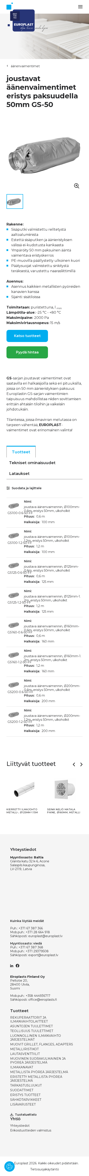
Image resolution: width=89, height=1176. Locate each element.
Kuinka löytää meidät (27, 921)
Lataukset (19, 473)
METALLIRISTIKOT (24, 1049)
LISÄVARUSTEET (23, 1104)
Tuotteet (21, 452)
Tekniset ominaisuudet (32, 462)
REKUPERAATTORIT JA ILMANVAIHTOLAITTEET (29, 1019)
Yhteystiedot (20, 1126)
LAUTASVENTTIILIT (25, 1054)
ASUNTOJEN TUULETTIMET (31, 1026)
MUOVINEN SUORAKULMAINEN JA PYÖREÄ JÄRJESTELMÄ (38, 1060)
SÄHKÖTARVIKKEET (25, 1100)
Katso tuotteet (27, 336)
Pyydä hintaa (27, 352)
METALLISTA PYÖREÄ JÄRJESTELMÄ (39, 1072)
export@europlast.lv (43, 955)
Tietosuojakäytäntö (44, 1169)
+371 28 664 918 (38, 932)
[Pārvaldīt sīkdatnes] (9, 1166)
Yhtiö (15, 1119)
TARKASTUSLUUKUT (26, 1085)
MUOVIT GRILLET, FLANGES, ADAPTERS (41, 1044)
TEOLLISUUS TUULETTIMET (31, 1031)
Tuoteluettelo (26, 1115)
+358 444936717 (38, 996)
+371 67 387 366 (31, 928)
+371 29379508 (37, 951)
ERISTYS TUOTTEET (25, 1095)
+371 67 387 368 (31, 947)
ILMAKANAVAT (21, 1067)
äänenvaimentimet (25, 66)
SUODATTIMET (21, 1090)
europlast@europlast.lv (45, 936)
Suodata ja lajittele (26, 488)
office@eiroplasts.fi (42, 1000)
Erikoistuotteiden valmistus (30, 1130)
